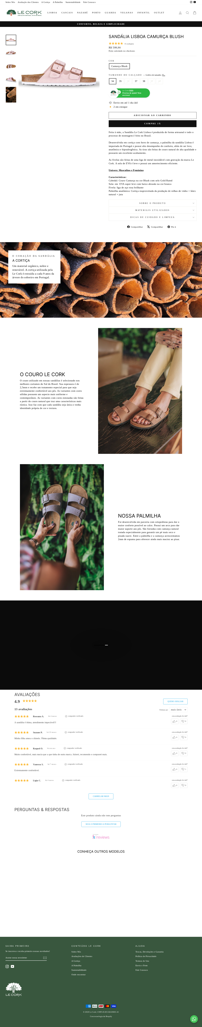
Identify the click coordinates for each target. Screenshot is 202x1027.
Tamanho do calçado (135, 75)
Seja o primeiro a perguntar (101, 824)
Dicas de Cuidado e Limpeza (152, 217)
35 (120, 81)
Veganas (126, 13)
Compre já (152, 124)
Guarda (110, 13)
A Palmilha (58, 2)
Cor (111, 61)
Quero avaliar (175, 701)
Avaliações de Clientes (81, 956)
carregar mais (101, 796)
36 (128, 81)
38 (144, 81)
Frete (111, 51)
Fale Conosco (89, 2)
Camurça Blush (119, 66)
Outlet (159, 13)
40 (159, 81)
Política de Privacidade (145, 956)
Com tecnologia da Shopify (101, 1016)
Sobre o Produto (152, 203)
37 (136, 81)
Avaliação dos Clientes (28, 2)
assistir (102, 661)
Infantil (143, 13)
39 (151, 81)
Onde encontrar (78, 974)
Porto (96, 13)
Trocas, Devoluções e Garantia (149, 952)
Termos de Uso (142, 961)
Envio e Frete (141, 965)
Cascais (67, 13)
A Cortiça (45, 2)
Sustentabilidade (73, 2)
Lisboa (52, 13)
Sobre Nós (10, 2)
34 (112, 81)
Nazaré (82, 13)
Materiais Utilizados (152, 210)
